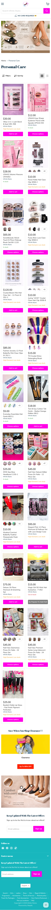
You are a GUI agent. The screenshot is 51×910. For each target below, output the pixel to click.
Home (3, 61)
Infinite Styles (7, 126)
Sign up (38, 828)
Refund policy (41, 896)
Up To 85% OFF (25, 766)
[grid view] (42, 75)
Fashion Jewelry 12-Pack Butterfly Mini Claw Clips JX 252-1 (13, 353)
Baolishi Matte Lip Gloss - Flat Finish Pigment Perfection (12, 707)
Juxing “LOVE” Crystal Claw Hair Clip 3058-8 (37, 299)
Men (30, 893)
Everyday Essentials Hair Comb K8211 (13, 415)
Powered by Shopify (25, 905)
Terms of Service (28, 896)
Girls (11, 893)
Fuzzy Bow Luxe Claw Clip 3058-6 (37, 239)
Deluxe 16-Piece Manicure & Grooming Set (11, 589)
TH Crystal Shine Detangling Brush (35, 357)
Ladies (18, 893)
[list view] (47, 75)
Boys (25, 893)
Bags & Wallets (40, 893)
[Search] (46, 11)
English (24, 886)
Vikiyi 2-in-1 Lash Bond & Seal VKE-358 (12, 123)
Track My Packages (8, 898)
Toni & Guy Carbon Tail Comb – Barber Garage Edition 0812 (37, 411)
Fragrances (6, 896)
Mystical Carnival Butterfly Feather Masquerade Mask (10, 534)
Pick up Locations (23, 901)
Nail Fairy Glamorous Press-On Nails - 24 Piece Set (11, 650)
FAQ (32, 901)
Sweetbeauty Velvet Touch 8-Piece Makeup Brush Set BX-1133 (12, 240)
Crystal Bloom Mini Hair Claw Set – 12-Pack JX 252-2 (12, 295)
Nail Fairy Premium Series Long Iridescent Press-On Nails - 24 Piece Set (36, 651)
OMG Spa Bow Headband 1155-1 (10, 473)
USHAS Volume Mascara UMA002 (13, 175)
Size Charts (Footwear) (39, 898)
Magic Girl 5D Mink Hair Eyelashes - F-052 (37, 588)
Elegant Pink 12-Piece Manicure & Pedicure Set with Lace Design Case (37, 529)
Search (5, 893)
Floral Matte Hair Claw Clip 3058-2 (37, 181)
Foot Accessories (23, 898)
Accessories (16, 896)
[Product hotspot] (8, 40)
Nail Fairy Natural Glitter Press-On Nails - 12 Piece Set (37, 474)
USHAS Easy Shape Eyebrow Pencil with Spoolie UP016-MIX (36, 120)
